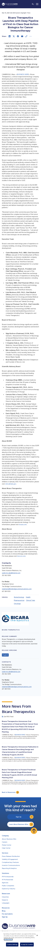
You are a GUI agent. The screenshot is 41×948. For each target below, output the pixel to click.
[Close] (37, 935)
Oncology (17, 603)
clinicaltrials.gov (10, 484)
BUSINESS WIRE (23, 74)
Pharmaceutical (19, 600)
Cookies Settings (12, 944)
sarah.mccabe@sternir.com (11, 573)
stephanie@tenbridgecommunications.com (17, 589)
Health (28, 597)
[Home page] (10, 4)
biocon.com (21, 556)
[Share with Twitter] (13, 36)
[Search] (33, 4)
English (5, 655)
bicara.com (23, 524)
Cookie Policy (8, 939)
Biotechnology (19, 597)
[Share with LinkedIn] (9, 36)
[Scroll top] (34, 831)
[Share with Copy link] (26, 36)
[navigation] (37, 4)
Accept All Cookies (27, 944)
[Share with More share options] (30, 36)
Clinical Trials (30, 600)
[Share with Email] (22, 36)
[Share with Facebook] (17, 36)
